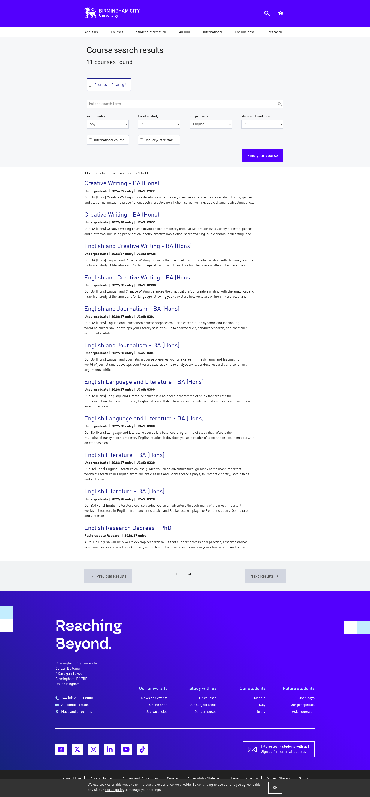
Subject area (199, 116)
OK (275, 788)
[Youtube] (126, 749)
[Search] (279, 104)
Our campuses (205, 712)
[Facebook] (61, 749)
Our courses (207, 698)
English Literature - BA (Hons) (124, 455)
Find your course (262, 156)
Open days (307, 698)
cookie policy (114, 790)
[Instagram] (93, 749)
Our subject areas (202, 705)
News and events (154, 698)
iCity (262, 705)
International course (109, 140)
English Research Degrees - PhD (128, 528)
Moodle (260, 698)
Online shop (158, 705)
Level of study (148, 116)
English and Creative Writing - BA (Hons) (138, 247)
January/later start (159, 140)
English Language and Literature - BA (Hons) (144, 382)
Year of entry (96, 116)
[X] (77, 749)
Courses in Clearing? (110, 85)
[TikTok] (142, 749)
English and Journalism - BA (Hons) (131, 309)
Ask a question (303, 712)
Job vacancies (156, 712)
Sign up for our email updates (285, 749)
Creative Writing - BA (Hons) (121, 184)
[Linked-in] (109, 749)
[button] (91, 32)
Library (260, 712)
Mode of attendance (255, 116)
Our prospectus (303, 705)
